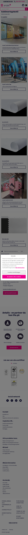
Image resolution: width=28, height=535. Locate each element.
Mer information (20, 267)
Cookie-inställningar (14, 272)
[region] (14, 267)
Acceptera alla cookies (14, 276)
